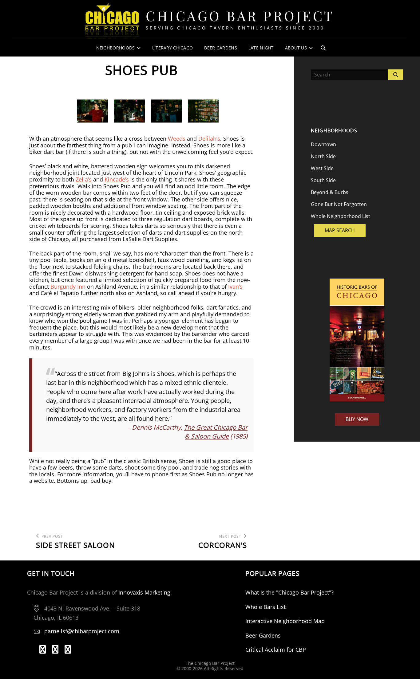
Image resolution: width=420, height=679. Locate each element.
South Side (323, 180)
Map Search (340, 230)
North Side (323, 156)
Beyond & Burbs (329, 192)
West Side (322, 168)
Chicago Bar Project (240, 15)
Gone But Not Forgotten (339, 204)
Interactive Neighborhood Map (285, 621)
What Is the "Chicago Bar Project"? (289, 592)
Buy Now (357, 419)
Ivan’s (235, 286)
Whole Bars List (265, 607)
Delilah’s (209, 138)
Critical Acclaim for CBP (275, 649)
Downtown (323, 144)
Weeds (176, 138)
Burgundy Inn (67, 286)
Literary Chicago (172, 48)
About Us (296, 48)
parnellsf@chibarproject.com (81, 631)
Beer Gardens (220, 48)
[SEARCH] (323, 48)
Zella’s (84, 179)
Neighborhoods (115, 48)
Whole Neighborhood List (340, 216)
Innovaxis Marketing (144, 592)
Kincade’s (117, 179)
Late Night (261, 48)
